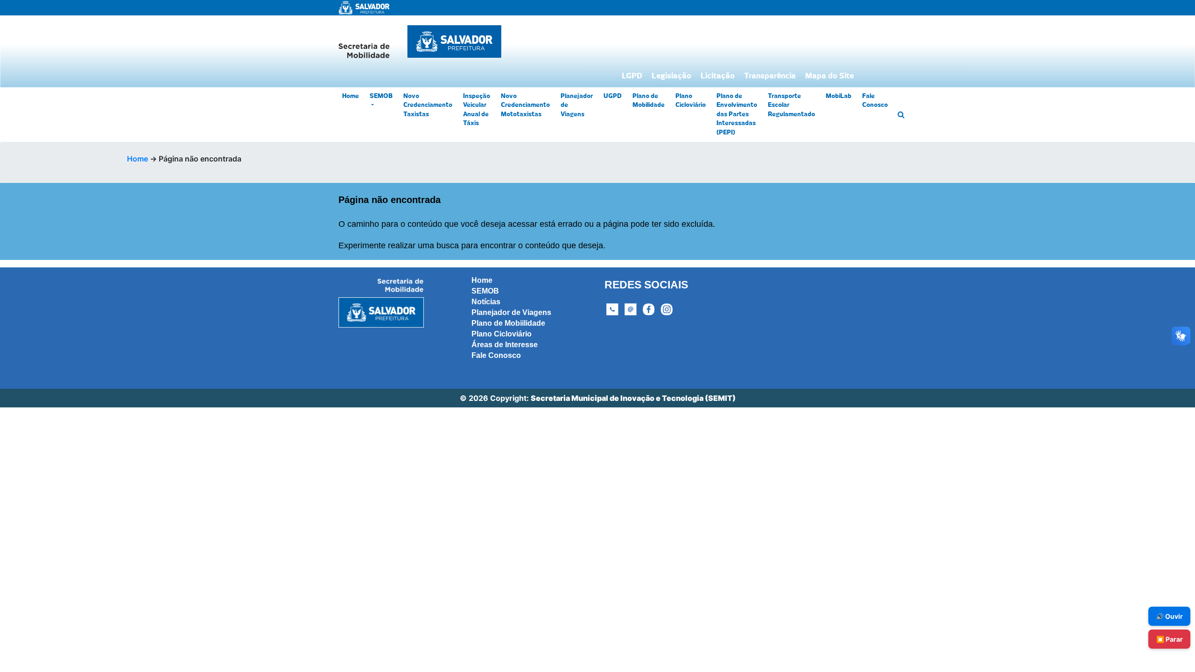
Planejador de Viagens (577, 105)
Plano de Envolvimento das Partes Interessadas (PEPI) (737, 114)
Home (350, 96)
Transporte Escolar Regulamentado (791, 105)
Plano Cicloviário (690, 101)
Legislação (671, 76)
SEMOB (381, 96)
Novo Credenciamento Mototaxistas (525, 105)
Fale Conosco (875, 101)
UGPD (613, 96)
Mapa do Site (829, 76)
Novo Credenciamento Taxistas (427, 105)
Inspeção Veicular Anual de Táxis (476, 110)
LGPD (632, 76)
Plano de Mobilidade (649, 101)
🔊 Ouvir (1169, 616)
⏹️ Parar (1169, 639)
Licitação (718, 76)
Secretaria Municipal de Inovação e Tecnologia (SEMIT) (633, 398)
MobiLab (838, 96)
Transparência (770, 76)
